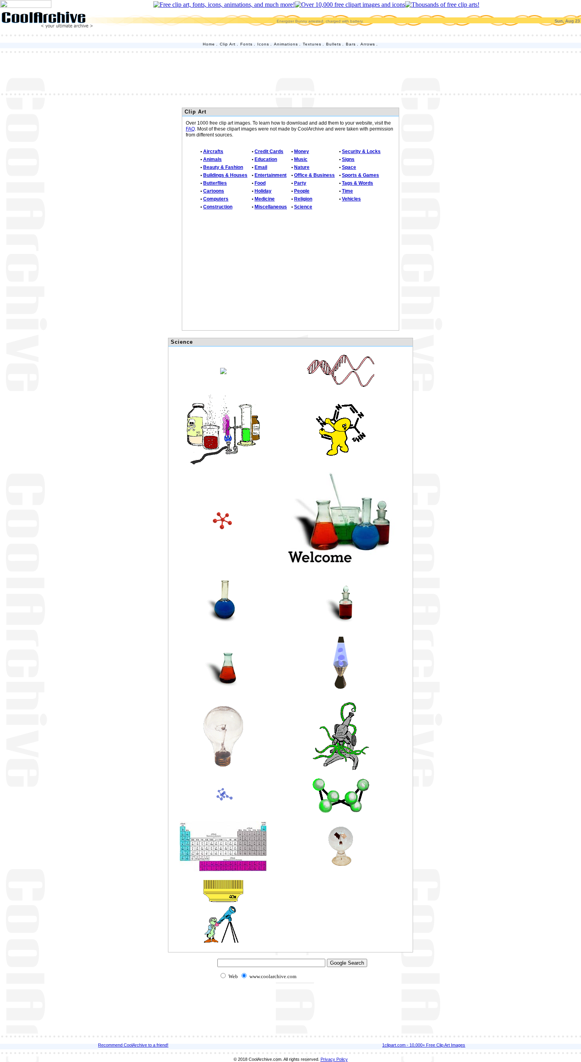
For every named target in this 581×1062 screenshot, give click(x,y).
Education (266, 159)
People (301, 191)
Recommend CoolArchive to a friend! (133, 1045)
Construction (217, 207)
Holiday (263, 191)
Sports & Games (360, 175)
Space (349, 167)
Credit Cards (269, 151)
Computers (215, 199)
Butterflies (215, 183)
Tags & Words (357, 183)
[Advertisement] (290, 72)
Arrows (367, 44)
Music (300, 159)
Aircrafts (213, 151)
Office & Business (314, 175)
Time (347, 191)
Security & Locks (361, 151)
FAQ (190, 129)
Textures (312, 44)
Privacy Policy (334, 1059)
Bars (351, 44)
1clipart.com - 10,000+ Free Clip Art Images (423, 1045)
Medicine (265, 199)
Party (300, 183)
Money (301, 151)
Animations (286, 44)
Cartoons (213, 191)
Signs (348, 159)
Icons (263, 44)
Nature (301, 167)
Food (260, 183)
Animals (212, 159)
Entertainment (271, 175)
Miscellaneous (271, 207)
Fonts (246, 44)
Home (209, 44)
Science (303, 207)
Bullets (333, 44)
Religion (303, 199)
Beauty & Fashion (223, 167)
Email (261, 167)
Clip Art (228, 44)
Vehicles (351, 199)
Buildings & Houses (225, 175)
